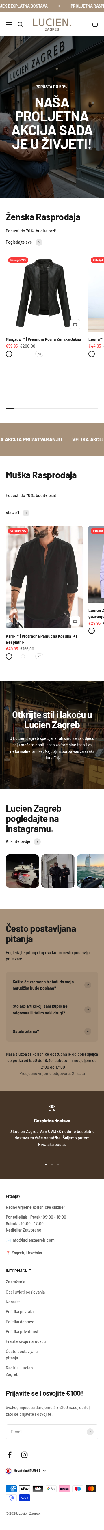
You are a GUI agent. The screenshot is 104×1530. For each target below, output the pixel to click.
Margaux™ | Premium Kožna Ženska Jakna (43, 339)
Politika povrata (20, 1311)
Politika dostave (20, 1321)
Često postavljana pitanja (22, 1354)
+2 (39, 353)
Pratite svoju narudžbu (26, 1341)
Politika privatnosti (23, 1331)
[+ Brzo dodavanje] (75, 324)
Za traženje (15, 1281)
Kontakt (13, 1301)
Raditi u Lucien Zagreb (19, 1371)
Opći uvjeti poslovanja (25, 1292)
